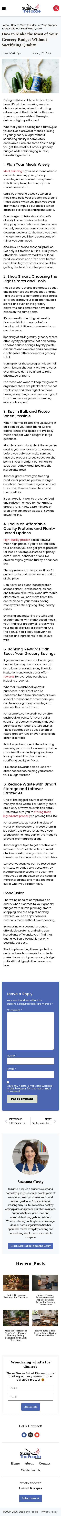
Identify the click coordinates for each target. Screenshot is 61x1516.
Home (5, 25)
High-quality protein (16, 540)
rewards (8, 677)
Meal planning (12, 171)
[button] (4, 8)
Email (11, 1069)
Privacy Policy (49, 1511)
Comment (15, 1010)
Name (12, 1055)
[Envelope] (36, 1434)
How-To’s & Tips (11, 53)
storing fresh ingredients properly (27, 814)
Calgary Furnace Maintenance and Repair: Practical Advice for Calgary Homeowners (45, 1300)
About (29, 1463)
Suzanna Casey (30, 1182)
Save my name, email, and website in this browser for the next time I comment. (30, 1089)
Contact (44, 1463)
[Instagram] (30, 1434)
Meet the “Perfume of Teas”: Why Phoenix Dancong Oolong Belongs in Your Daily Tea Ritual (16, 1335)
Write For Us (30, 1470)
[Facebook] (24, 1434)
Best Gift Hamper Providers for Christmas (16, 1296)
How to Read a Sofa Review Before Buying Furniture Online (45, 1333)
